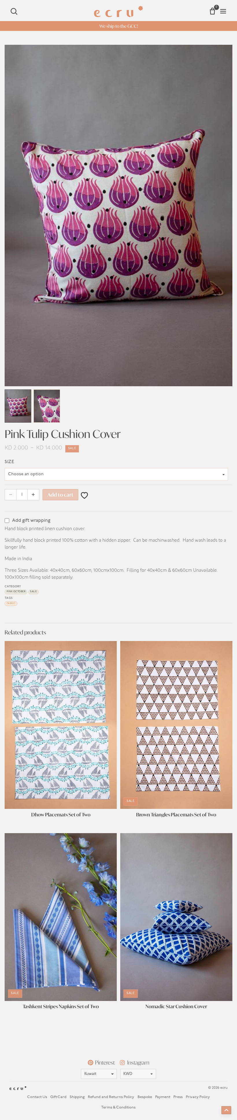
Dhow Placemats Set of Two (60, 815)
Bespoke (145, 1097)
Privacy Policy (198, 1097)
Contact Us (37, 1097)
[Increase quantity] (33, 494)
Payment (162, 1097)
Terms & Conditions (118, 1107)
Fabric (11, 603)
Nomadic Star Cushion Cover (176, 1006)
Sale (33, 592)
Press (178, 1097)
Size (9, 462)
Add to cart (60, 494)
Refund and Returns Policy (111, 1097)
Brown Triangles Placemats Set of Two (176, 815)
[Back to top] (226, 1110)
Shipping (77, 1097)
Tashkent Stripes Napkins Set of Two (61, 1006)
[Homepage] (118, 11)
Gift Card (58, 1097)
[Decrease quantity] (10, 494)
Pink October (16, 592)
